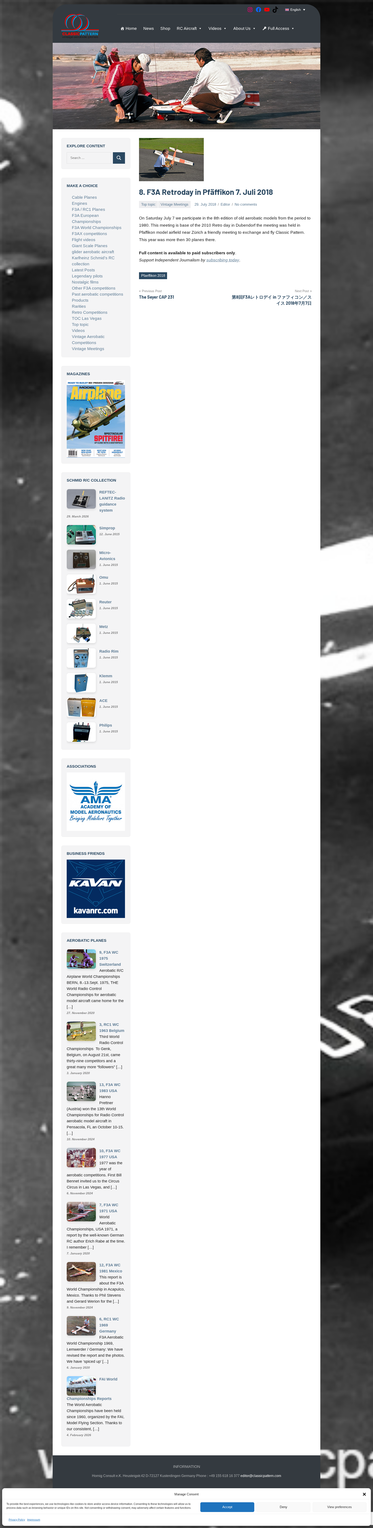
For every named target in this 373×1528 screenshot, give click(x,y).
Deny (283, 1507)
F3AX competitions (89, 233)
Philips (105, 727)
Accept (227, 1507)
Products (80, 300)
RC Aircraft (187, 28)
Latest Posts (83, 270)
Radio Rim (109, 653)
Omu (103, 579)
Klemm (105, 678)
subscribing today (222, 260)
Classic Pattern (163, 1474)
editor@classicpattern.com (260, 1438)
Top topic (148, 204)
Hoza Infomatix (241, 1474)
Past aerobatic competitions (97, 294)
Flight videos (83, 239)
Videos (215, 28)
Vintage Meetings (174, 204)
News (148, 28)
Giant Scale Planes (89, 245)
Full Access (278, 28)
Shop (165, 28)
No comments (246, 204)
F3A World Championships (97, 227)
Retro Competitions (89, 312)
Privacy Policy (17, 1519)
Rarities (79, 306)
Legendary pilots (87, 276)
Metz (103, 628)
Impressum (33, 1519)
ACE (103, 702)
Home (131, 28)
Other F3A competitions (93, 288)
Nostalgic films (85, 282)
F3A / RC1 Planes (88, 209)
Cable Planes (84, 197)
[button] (364, 1494)
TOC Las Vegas (87, 318)
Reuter (105, 604)
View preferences (339, 1507)
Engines (79, 203)
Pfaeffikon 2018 (153, 275)
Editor (225, 204)
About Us (242, 28)
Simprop (107, 530)
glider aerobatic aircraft (93, 252)
